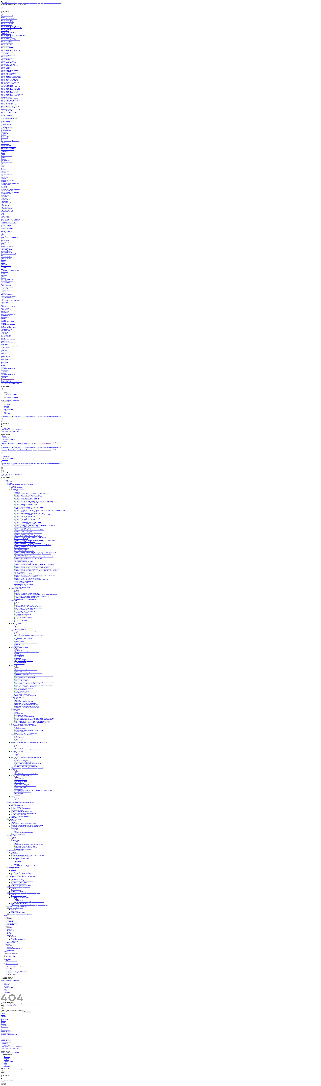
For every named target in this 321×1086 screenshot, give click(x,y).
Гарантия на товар (6, 1033)
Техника (16, 591)
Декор (15, 799)
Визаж (12, 838)
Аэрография (14, 911)
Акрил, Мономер (19, 737)
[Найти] (2, 8)
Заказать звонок (11, 974)
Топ (15, 603)
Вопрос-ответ (4, 1043)
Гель (15, 772)
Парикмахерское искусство (18, 896)
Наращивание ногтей (17, 487)
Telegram (6, 406)
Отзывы (3, 1022)
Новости (3, 1021)
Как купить (10, 920)
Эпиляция (13, 822)
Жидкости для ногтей (20, 728)
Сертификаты (5, 1025)
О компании (4, 1019)
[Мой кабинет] (1, 455)
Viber (5, 410)
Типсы (16, 746)
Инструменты (18, 650)
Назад (10, 481)
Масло (16, 712)
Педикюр (13, 870)
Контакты (13, 938)
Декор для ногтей (19, 778)
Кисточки (17, 700)
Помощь (3, 1036)
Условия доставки (6, 1031)
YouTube (6, 407)
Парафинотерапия (16, 890)
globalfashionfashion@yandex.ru (10, 400)
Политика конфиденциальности (10, 1034)
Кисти (16, 843)
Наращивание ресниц (17, 805)
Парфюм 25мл (18, 861)
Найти (2, 1072)
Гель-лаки (17, 492)
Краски (16, 626)
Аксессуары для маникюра (21, 634)
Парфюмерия (14, 853)
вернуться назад (5, 1005)
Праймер (16, 754)
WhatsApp (7, 413)
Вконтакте (7, 404)
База (15, 668)
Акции (3, 1015)
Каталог (9, 483)
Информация (4, 1027)
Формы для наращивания (21, 760)
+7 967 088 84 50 (10, 383)
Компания (10, 929)
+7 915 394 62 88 (6, 380)
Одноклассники (8, 409)
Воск (15, 831)
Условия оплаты (5, 1030)
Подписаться (27, 1011)
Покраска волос (18, 900)
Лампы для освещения (17, 879)
